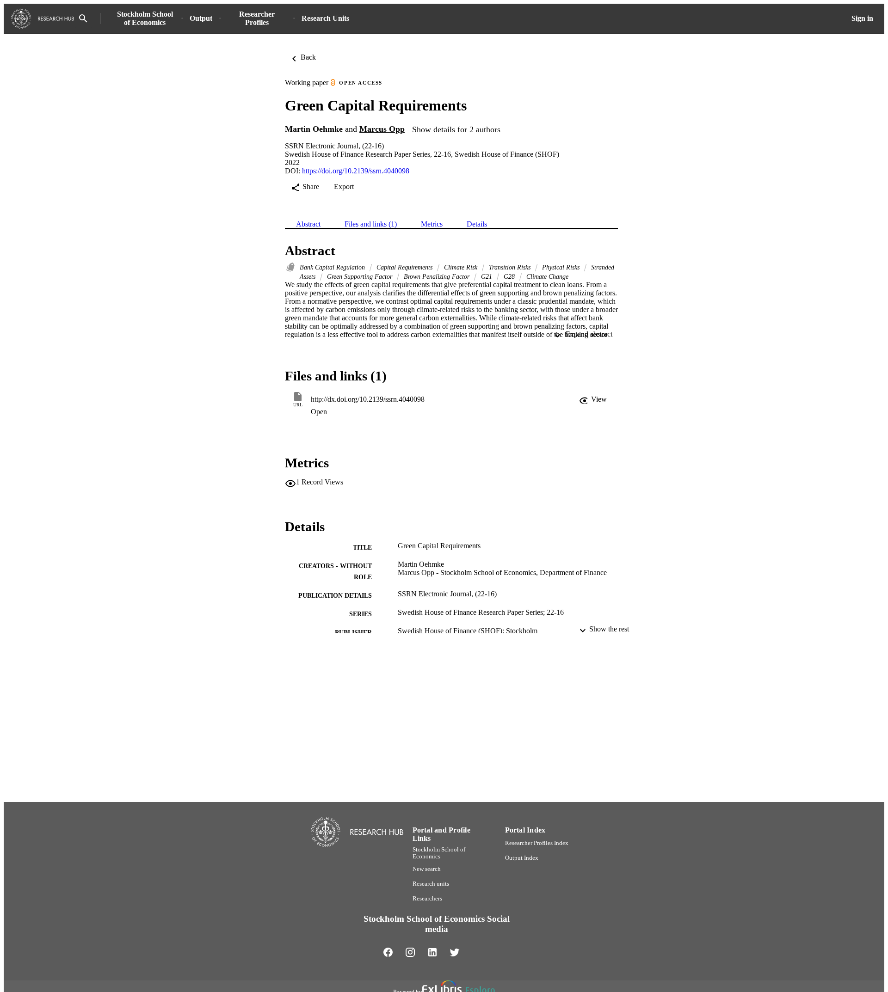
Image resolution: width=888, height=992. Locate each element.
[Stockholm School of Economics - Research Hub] (42, 18)
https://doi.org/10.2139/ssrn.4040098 (355, 171)
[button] (592, 399)
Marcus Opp (382, 129)
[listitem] (388, 952)
